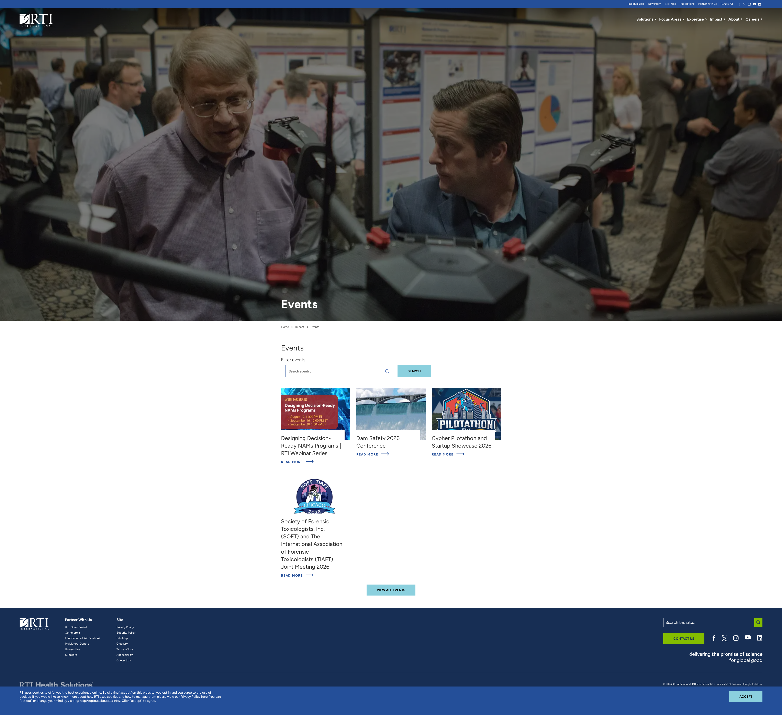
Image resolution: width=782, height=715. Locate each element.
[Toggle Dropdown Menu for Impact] (724, 19)
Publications (687, 3)
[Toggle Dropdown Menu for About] (741, 19)
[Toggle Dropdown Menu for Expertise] (706, 19)
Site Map (122, 638)
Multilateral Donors (77, 643)
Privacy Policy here (194, 697)
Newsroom (654, 3)
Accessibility (124, 655)
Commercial (72, 632)
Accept (750, 696)
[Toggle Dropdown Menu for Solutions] (655, 19)
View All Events (391, 590)
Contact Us (123, 660)
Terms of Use (124, 649)
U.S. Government (76, 627)
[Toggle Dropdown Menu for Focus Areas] (683, 19)
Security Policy (125, 632)
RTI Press (670, 3)
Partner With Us (707, 3)
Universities (72, 649)
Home (285, 327)
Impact (299, 327)
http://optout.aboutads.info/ (100, 701)
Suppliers (71, 655)
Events (315, 327)
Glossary (122, 643)
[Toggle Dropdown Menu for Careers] (761, 19)
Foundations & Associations (82, 638)
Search (725, 3)
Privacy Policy (125, 627)
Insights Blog (636, 3)
